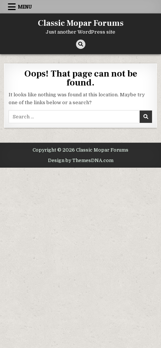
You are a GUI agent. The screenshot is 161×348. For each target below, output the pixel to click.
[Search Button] (80, 44)
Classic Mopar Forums (81, 23)
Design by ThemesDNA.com (80, 160)
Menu (25, 7)
